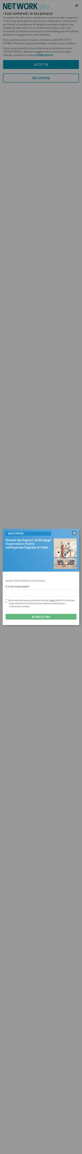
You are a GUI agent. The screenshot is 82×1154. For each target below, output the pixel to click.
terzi (52, 600)
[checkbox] (6, 600)
